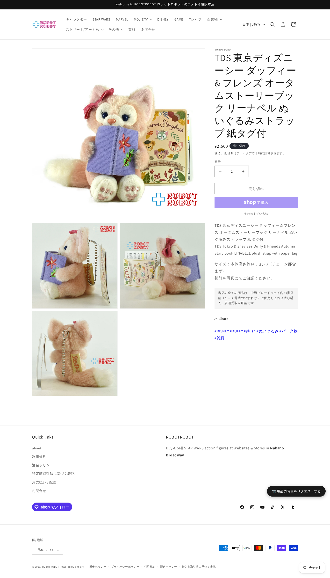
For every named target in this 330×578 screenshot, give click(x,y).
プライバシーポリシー (125, 566)
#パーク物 (289, 331)
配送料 (229, 153)
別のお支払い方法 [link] (256, 214)
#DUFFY (236, 331)
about (37, 448)
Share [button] (223, 318)
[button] (142, 19)
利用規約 (39, 456)
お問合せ (39, 490)
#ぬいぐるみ (268, 331)
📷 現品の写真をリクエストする (296, 491)
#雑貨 (220, 338)
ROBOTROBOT (50, 567)
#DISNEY (222, 331)
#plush (250, 331)
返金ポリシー (42, 465)
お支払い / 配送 (44, 482)
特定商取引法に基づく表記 (53, 473)
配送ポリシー (168, 566)
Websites (242, 447)
